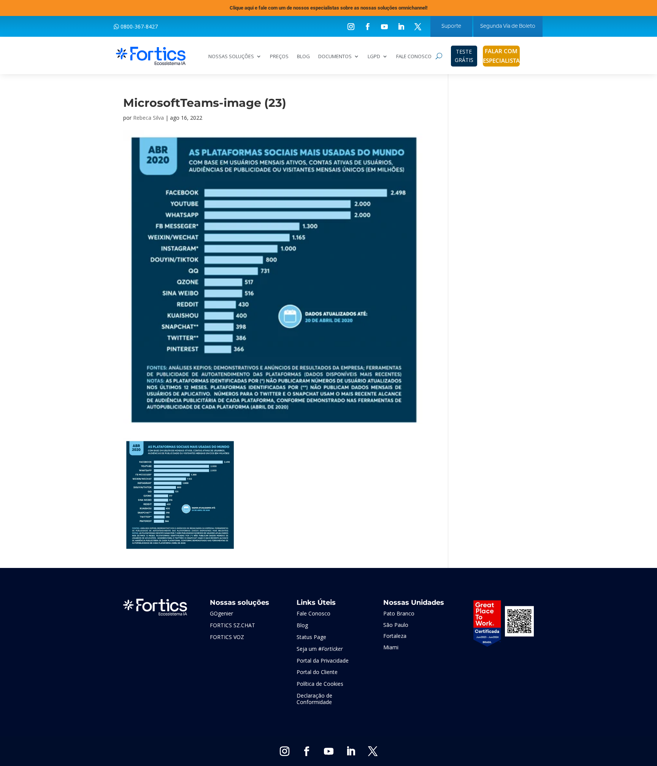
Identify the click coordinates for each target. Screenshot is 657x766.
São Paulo (395, 624)
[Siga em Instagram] (351, 26)
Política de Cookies (320, 683)
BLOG (303, 57)
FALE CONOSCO (414, 57)
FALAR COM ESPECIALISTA (501, 56)
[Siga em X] (418, 26)
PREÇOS (279, 57)
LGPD (374, 57)
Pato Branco (398, 613)
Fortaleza (394, 635)
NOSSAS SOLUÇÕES (231, 57)
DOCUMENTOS (335, 57)
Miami (390, 647)
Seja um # (320, 648)
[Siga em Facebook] (368, 26)
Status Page (311, 637)
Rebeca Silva (148, 117)
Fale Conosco (313, 613)
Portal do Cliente (317, 672)
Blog (302, 625)
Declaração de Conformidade (314, 699)
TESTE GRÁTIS (464, 55)
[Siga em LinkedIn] (401, 26)
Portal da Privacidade (323, 660)
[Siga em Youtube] (384, 26)
